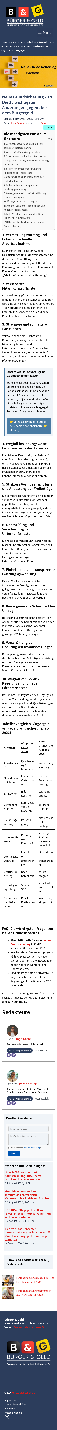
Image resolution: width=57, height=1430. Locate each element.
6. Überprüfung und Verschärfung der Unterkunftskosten (23, 178)
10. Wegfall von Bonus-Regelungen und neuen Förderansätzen (24, 207)
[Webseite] (13, 1055)
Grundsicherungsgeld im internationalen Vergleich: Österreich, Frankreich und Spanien (27, 1194)
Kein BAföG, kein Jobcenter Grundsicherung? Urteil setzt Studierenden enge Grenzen (23, 1175)
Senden (14, 1153)
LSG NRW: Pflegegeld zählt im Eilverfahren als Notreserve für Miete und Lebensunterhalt (28, 1213)
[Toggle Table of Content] (48, 139)
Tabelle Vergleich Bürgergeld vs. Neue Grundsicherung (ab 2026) (24, 216)
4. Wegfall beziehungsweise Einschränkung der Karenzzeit (26, 162)
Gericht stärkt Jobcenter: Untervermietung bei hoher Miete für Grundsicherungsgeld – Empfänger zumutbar (28, 1234)
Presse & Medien (13, 1412)
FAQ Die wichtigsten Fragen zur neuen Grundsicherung (24, 224)
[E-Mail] (9, 1055)
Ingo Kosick (17, 123)
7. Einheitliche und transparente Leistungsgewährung (21, 187)
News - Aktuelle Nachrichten (24, 42)
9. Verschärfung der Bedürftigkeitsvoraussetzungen (20, 199)
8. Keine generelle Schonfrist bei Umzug (25, 193)
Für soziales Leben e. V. (29, 1327)
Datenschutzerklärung (31, 1148)
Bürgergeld (43, 42)
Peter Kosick (41, 123)
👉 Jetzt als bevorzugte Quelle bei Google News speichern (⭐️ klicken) (28, 426)
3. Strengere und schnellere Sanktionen (25, 156)
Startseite (5, 42)
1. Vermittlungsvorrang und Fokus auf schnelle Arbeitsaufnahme (24, 145)
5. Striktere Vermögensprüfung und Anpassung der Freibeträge (23, 170)
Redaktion (9, 1408)
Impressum (10, 1400)
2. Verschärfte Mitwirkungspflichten (22, 152)
